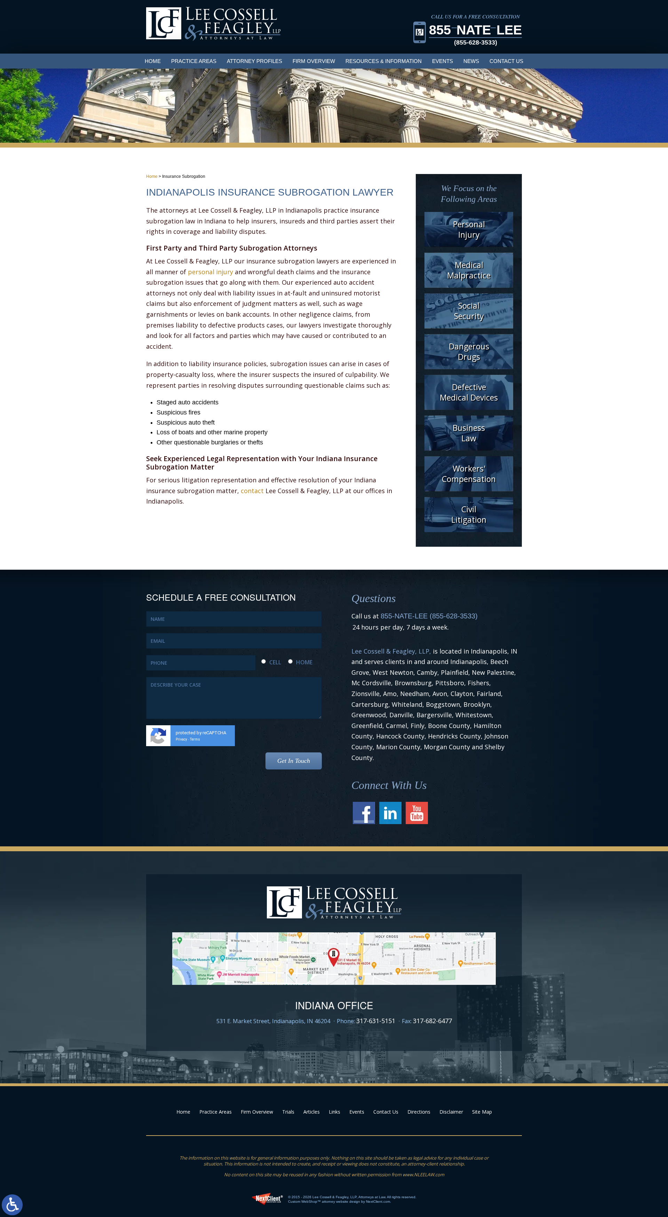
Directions (418, 1111)
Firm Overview (314, 61)
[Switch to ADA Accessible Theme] (12, 1204)
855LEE (475, 34)
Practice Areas (193, 61)
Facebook (364, 813)
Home (153, 61)
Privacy (181, 739)
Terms (195, 739)
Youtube (417, 813)
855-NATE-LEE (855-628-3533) (429, 616)
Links (334, 1111)
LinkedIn (390, 813)
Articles (311, 1111)
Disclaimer (451, 1111)
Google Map (334, 958)
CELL (275, 662)
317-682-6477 (432, 1021)
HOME (304, 662)
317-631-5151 (375, 1021)
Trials (288, 1111)
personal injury (210, 272)
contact (252, 491)
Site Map (482, 1111)
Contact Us (506, 61)
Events (442, 61)
